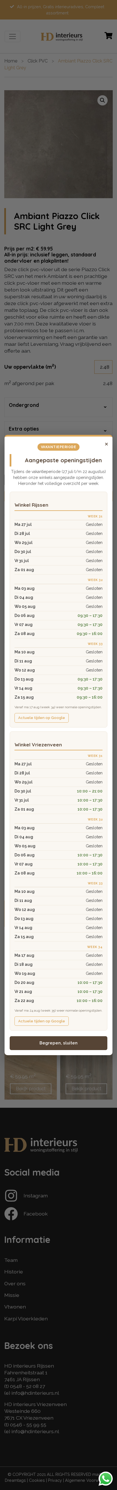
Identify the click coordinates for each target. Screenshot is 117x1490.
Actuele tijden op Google (41, 718)
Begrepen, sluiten (58, 1043)
